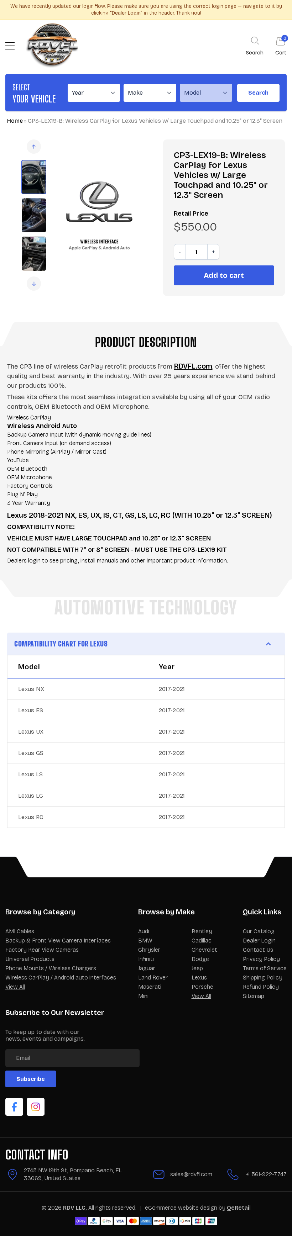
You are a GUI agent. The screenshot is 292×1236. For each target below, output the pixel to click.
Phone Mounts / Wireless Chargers (50, 968)
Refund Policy (261, 986)
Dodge (200, 959)
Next (34, 283)
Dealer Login (259, 940)
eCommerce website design (182, 1207)
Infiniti (146, 959)
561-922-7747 (269, 1174)
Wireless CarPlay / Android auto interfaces (60, 977)
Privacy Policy (261, 959)
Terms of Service (265, 968)
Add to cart (224, 275)
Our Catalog (259, 931)
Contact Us (258, 949)
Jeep (197, 968)
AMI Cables (19, 931)
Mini (143, 996)
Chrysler (149, 949)
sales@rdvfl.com (191, 1174)
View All (15, 986)
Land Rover (153, 977)
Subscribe (30, 1079)
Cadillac (202, 940)
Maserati (149, 986)
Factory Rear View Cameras (42, 949)
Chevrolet (204, 949)
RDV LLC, (75, 1207)
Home (15, 120)
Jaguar (146, 968)
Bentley (202, 931)
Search (258, 92)
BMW (145, 940)
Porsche (202, 986)
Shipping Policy (262, 977)
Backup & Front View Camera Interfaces (58, 940)
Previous (34, 146)
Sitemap (253, 996)
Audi (143, 931)
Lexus (199, 977)
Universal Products (29, 959)
